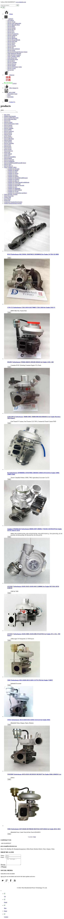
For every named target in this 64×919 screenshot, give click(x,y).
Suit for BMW (11, 26)
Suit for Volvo (11, 44)
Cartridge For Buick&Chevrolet (15, 185)
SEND (4, 867)
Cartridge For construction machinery (17, 193)
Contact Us (12, 102)
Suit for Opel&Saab (9, 161)
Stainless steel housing (10, 116)
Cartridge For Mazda (12, 170)
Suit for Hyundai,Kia (12, 34)
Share (5, 911)
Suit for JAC (10, 47)
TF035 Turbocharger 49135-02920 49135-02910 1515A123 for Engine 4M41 (28, 719)
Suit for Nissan (8, 140)
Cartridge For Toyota (12, 191)
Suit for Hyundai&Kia (10, 157)
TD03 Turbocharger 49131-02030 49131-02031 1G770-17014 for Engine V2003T (30, 680)
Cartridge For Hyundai (13, 169)
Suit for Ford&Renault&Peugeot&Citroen (15, 163)
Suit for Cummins (12, 62)
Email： (3, 857)
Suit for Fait (10, 70)
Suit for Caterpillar (9, 143)
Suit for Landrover (12, 35)
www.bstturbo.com (21, 2)
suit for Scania (8, 149)
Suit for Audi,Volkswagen (14, 23)
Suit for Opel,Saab (12, 41)
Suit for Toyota (11, 21)
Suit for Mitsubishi (12, 38)
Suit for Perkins (11, 27)
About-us (11, 75)
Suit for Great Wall (9, 160)
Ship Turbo (7, 114)
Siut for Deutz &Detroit (13, 49)
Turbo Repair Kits (12, 58)
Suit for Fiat (7, 120)
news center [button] (12, 92)
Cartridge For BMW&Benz (14, 190)
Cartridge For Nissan (12, 173)
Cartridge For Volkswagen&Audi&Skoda (18, 182)
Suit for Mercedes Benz (13, 24)
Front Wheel (7, 199)
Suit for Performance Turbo (14, 67)
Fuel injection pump (12, 59)
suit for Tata (7, 152)
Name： (3, 855)
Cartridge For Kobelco (13, 179)
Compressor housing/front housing (13, 202)
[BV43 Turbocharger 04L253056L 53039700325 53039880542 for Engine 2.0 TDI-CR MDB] (27, 251)
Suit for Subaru (11, 43)
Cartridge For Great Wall (13, 184)
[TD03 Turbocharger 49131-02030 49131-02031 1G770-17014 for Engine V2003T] (22, 677)
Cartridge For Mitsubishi (13, 188)
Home (11, 14)
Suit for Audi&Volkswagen (11, 117)
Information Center (12, 94)
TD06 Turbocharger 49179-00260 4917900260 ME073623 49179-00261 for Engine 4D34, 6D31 (34, 829)
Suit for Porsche (11, 46)
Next (34, 837)
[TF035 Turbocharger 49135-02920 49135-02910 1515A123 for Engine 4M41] (18, 716)
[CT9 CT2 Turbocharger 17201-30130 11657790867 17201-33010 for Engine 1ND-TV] (27, 304)
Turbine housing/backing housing (13, 203)
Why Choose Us (13, 88)
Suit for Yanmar (11, 65)
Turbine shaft (7, 197)
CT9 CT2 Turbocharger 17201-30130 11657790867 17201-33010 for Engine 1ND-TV (31, 307)
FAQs (8, 95)
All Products (10, 20)
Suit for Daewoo (11, 64)
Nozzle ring (7, 200)
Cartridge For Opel (12, 172)
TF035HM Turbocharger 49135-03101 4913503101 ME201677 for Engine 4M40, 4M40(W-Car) (34, 774)
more (9, 257)
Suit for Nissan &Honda (13, 40)
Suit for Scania (11, 50)
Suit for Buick (11, 61)
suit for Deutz (7, 135)
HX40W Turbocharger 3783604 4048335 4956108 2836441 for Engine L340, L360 (30, 362)
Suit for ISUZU (11, 29)
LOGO (14, 83)
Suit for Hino (10, 31)
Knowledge (10, 97)
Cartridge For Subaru (12, 176)
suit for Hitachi (8, 154)
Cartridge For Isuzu (12, 175)
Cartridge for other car (13, 181)
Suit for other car (8, 166)
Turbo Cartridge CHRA (13, 56)
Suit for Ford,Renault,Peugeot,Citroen (17, 52)
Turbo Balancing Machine (14, 53)
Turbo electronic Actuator (14, 55)
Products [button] (10, 18)
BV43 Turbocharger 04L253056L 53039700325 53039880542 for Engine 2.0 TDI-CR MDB (33, 254)
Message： (4, 864)
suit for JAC (7, 155)
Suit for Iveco (10, 32)
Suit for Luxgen (11, 68)
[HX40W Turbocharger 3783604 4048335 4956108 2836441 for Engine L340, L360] (27, 358)
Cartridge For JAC (12, 187)
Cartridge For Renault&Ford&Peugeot (17, 178)
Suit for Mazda (11, 37)
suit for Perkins (8, 141)
